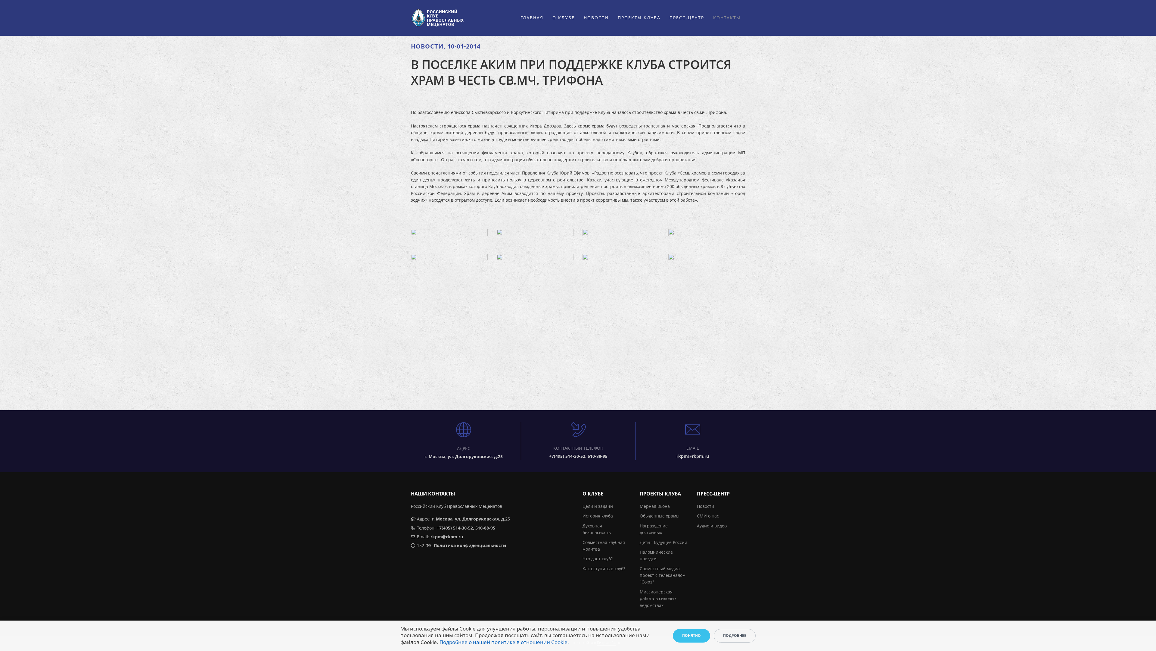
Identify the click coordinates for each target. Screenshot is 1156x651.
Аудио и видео (712, 526)
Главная (532, 17)
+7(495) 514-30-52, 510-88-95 (466, 528)
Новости (596, 17)
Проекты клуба (639, 17)
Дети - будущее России (663, 542)
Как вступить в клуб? (604, 568)
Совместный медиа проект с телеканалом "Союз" (662, 575)
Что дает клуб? (598, 558)
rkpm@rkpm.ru (446, 536)
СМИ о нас (708, 516)
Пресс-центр (687, 17)
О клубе (563, 17)
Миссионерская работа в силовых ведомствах (658, 598)
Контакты (727, 17)
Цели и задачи (598, 506)
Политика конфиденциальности (470, 545)
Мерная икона (655, 506)
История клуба (598, 516)
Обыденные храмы (659, 516)
